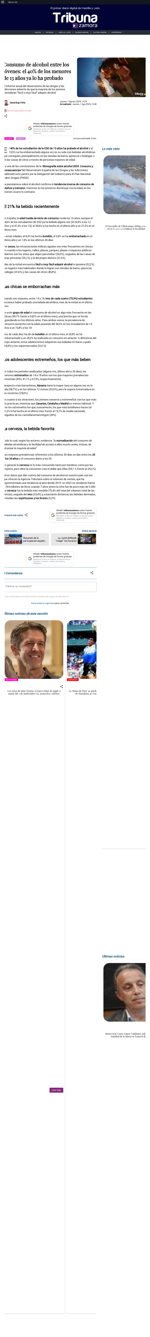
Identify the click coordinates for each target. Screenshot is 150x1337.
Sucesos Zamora (81, 32)
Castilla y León (64, 32)
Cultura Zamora (100, 32)
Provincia (50, 32)
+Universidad (116, 32)
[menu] (2, 2)
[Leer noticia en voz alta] (5, 111)
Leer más (56, 1090)
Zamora (37, 32)
